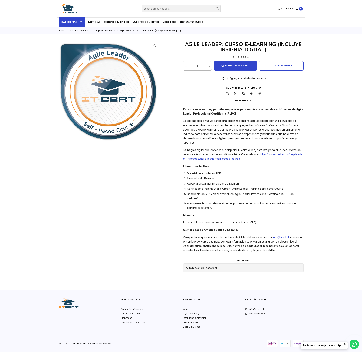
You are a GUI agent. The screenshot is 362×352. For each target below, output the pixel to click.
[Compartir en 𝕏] (235, 94)
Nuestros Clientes (145, 22)
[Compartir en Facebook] (227, 94)
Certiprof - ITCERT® (104, 30)
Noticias (94, 22)
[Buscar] (217, 8)
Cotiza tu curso (191, 22)
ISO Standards (191, 322)
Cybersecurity (191, 313)
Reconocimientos (116, 22)
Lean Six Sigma (191, 326)
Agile (186, 309)
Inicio (61, 30)
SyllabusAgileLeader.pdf (203, 268)
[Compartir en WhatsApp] (243, 94)
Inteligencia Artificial (194, 318)
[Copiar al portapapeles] (259, 94)
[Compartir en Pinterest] (251, 94)
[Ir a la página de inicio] (69, 8)
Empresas (126, 318)
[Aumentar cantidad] (209, 65)
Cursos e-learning (79, 30)
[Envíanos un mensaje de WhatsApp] (354, 344)
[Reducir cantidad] (186, 65)
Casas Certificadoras (133, 309)
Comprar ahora (281, 65)
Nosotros (169, 22)
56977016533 (257, 313)
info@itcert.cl (281, 237)
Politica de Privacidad (133, 322)
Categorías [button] (69, 22)
